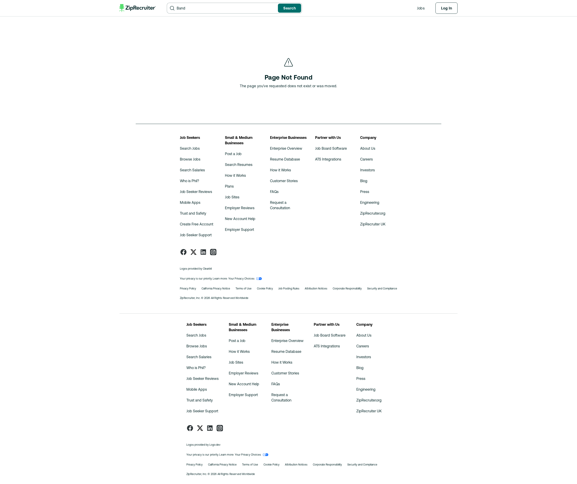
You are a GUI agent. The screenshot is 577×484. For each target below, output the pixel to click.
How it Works (235, 175)
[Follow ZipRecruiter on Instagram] (213, 252)
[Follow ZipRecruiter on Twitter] (193, 252)
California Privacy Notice (215, 288)
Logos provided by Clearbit (196, 268)
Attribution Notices (316, 288)
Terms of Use (244, 288)
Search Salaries (192, 170)
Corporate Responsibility (347, 288)
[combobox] (226, 8)
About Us (367, 148)
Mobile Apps (190, 202)
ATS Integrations (328, 159)
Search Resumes (238, 165)
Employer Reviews (239, 208)
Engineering (369, 202)
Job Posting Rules (288, 288)
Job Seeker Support (196, 235)
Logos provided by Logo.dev (203, 444)
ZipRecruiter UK (372, 224)
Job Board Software (331, 148)
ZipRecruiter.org (372, 213)
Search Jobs (190, 148)
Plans (229, 186)
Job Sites (232, 197)
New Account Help (240, 219)
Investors (367, 170)
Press (364, 192)
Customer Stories (284, 181)
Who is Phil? (189, 181)
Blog (363, 181)
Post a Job (233, 154)
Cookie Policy (265, 288)
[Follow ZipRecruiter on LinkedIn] (203, 252)
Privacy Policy (188, 288)
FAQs (274, 192)
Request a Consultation (280, 205)
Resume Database (285, 159)
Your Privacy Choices (241, 278)
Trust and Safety (193, 213)
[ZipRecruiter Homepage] (137, 8)
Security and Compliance (382, 288)
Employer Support (239, 229)
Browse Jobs (190, 159)
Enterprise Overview (286, 148)
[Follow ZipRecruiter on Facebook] (183, 252)
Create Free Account (196, 224)
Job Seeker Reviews (196, 192)
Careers (366, 159)
